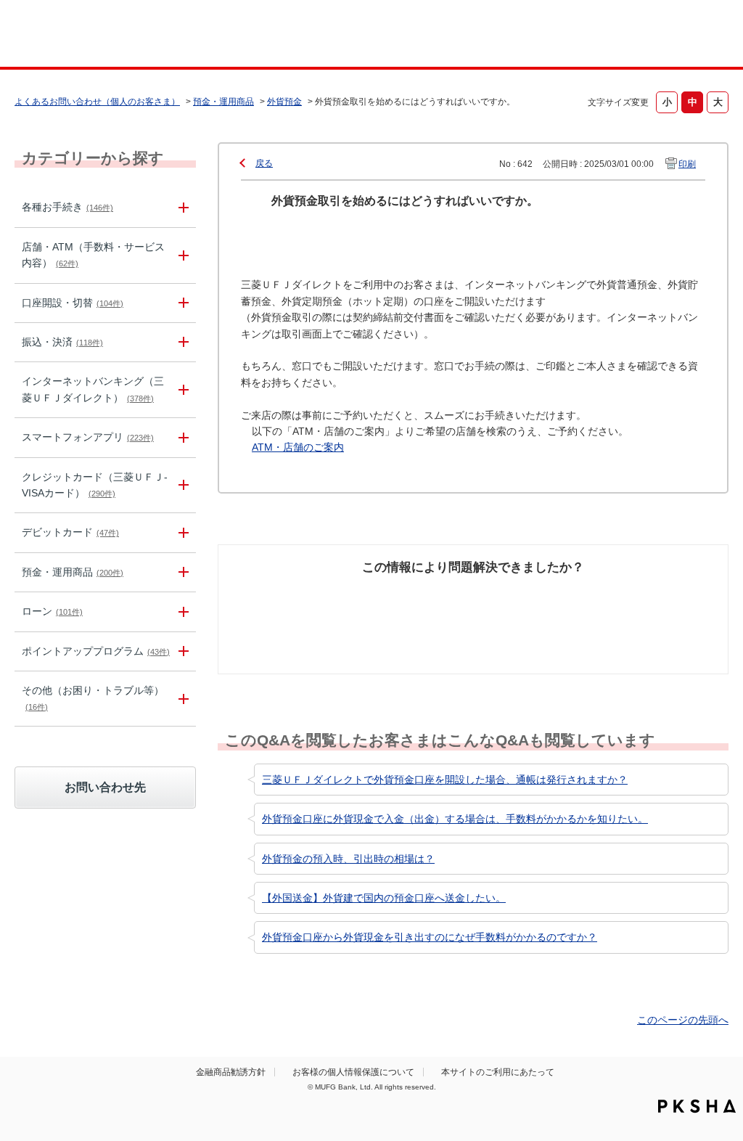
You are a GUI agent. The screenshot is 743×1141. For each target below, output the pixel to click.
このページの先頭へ (682, 1020)
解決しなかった (527, 594)
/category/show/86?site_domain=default (181, 207)
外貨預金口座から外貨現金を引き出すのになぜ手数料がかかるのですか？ (429, 937)
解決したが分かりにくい (405, 602)
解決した (262, 594)
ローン (52, 611)
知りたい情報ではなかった (649, 602)
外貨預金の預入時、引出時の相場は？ (348, 858)
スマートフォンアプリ (88, 437)
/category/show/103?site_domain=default (181, 611)
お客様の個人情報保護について (353, 1072)
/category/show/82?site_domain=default (181, 572)
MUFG (100, 35)
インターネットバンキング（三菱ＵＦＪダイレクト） (93, 389)
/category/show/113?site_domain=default (181, 255)
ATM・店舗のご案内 (298, 447)
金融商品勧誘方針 (231, 1072)
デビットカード (70, 532)
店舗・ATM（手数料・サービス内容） (93, 255)
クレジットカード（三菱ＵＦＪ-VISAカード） (95, 485)
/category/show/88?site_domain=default (181, 303)
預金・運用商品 (223, 102)
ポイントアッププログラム (96, 651)
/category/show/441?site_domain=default (181, 651)
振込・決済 (62, 342)
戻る (264, 163)
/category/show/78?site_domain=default (181, 698)
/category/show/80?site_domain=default (181, 342)
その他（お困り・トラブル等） (93, 697)
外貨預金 (284, 102)
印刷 (687, 164)
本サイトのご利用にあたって (497, 1072)
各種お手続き (67, 207)
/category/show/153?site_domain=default (181, 437)
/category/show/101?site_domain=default (181, 532)
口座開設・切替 (72, 302)
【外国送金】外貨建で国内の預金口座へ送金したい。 (384, 898)
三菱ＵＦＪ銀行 (650, 35)
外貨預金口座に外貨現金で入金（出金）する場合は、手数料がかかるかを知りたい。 (455, 819)
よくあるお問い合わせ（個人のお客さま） (97, 102)
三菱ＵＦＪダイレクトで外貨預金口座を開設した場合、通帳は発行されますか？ (445, 779)
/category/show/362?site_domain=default (181, 485)
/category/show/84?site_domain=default (181, 389)
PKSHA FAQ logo (697, 1106)
